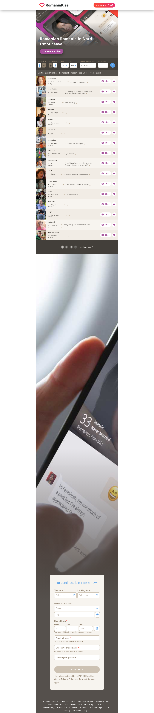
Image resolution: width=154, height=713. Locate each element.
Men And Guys (96, 707)
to (70, 61)
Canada (46, 701)
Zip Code (102, 61)
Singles (86, 710)
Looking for (54, 61)
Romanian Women (85, 701)
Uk (107, 701)
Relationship (70, 704)
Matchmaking (48, 707)
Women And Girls (55, 704)
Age (62, 61)
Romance (100, 701)
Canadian (100, 704)
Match (74, 707)
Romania (83, 707)
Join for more (86, 247)
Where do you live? (87, 61)
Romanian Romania (67, 73)
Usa (80, 704)
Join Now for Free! (104, 5)
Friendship (88, 704)
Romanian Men (63, 707)
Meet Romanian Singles (47, 73)
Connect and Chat (51, 51)
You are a (42, 61)
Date (107, 707)
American (64, 701)
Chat (73, 701)
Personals (77, 710)
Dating (67, 710)
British (55, 701)
